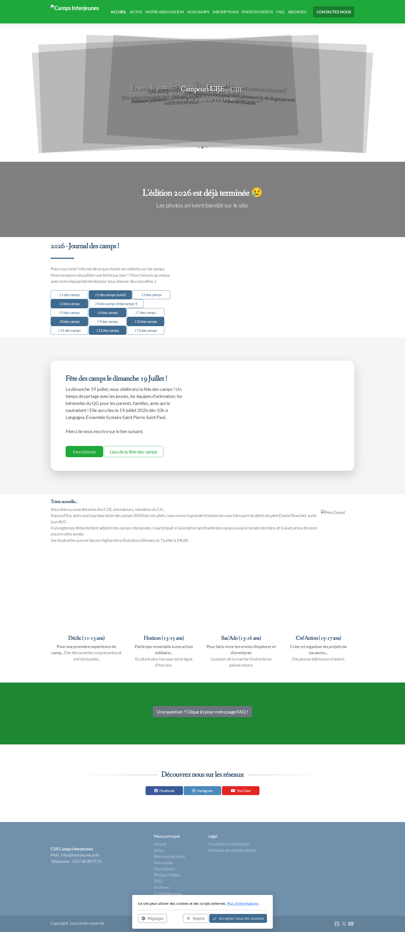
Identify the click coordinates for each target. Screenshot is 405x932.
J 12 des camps (107, 330)
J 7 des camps (145, 312)
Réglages (156, 918)
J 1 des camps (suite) (110, 294)
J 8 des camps (69, 321)
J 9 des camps (107, 321)
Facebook (166, 790)
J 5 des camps (69, 312)
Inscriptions (84, 451)
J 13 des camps (145, 330)
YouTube (244, 790)
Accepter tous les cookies (241, 918)
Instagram (205, 790)
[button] (199, 147)
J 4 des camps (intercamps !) (116, 303)
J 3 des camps (69, 303)
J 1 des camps (69, 294)
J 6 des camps (107, 312)
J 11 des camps (69, 330)
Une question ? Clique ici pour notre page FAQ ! (202, 711)
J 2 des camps (151, 294)
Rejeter (199, 918)
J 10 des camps (145, 321)
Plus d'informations (243, 903)
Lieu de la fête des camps (133, 451)
